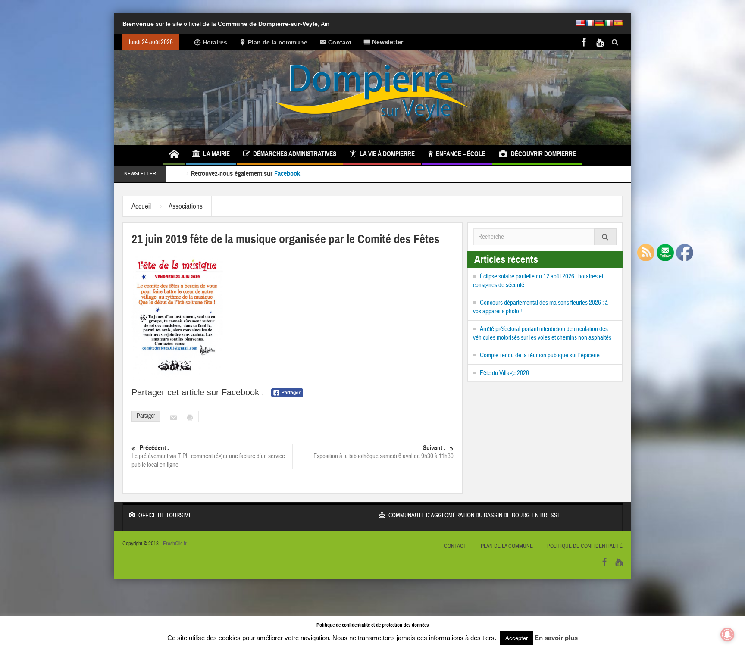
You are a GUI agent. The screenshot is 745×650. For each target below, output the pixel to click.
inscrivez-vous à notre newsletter (345, 173)
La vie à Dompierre (387, 154)
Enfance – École (460, 154)
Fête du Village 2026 (504, 373)
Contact (339, 42)
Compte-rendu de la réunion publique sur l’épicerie (540, 355)
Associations (186, 206)
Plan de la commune (277, 42)
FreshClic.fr (175, 543)
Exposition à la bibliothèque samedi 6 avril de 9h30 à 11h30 (383, 452)
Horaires (215, 42)
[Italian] (608, 22)
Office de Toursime (165, 515)
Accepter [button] (516, 638)
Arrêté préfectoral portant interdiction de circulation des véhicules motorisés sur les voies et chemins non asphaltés (542, 333)
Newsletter (387, 41)
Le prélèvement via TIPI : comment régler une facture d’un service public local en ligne (208, 456)
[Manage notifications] (727, 634)
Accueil (141, 206)
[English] (580, 22)
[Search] (605, 236)
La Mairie (216, 154)
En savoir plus (556, 637)
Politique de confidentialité (585, 546)
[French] (589, 22)
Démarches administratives (294, 154)
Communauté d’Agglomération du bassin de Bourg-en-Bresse (474, 515)
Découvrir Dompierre (543, 154)
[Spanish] (618, 22)
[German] (599, 22)
